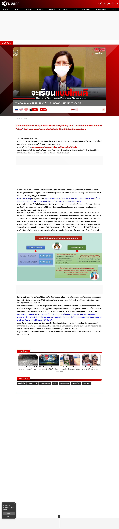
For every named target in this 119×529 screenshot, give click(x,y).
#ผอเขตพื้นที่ (76, 383)
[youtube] (109, 3)
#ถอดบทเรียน (64, 383)
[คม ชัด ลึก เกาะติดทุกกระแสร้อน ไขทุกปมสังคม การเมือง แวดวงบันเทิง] (59, 3)
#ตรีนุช (55, 383)
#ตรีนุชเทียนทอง (44, 383)
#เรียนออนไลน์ (32, 383)
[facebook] (100, 3)
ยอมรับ (9, 513)
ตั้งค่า (8, 516)
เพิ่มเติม (5, 509)
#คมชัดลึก (21, 383)
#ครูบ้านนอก (86, 383)
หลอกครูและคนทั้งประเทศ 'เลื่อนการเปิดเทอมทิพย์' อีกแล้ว (54, 147)
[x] (104, 3)
